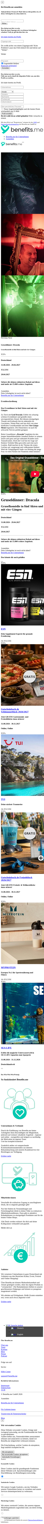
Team (3, 1347)
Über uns (4, 1345)
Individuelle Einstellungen (11, 1457)
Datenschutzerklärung (35, 1520)
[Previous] (2, 561)
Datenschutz (6, 1388)
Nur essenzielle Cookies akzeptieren (15, 1454)
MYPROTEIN (8, 967)
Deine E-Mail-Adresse (8, 22)
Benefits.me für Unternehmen (17, 137)
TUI (3, 799)
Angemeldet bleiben (11, 63)
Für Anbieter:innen (8, 1409)
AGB (35, 122)
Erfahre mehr (6, 1156)
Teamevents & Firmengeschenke (13, 1414)
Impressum (5, 1386)
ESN (3, 629)
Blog (3, 1352)
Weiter (4, 23)
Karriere (4, 1349)
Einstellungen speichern (10, 1518)
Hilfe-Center (6, 1372)
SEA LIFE (6, 1048)
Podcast (4, 1356)
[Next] (2, 1068)
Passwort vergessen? (9, 66)
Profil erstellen (7, 114)
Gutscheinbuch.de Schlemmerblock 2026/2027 (15, 710)
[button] (4, 338)
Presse (3, 1354)
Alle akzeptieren (7, 1452)
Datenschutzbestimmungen (10, 124)
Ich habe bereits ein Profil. (11, 37)
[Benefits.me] (22, 133)
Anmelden (5, 68)
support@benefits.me (9, 1376)
